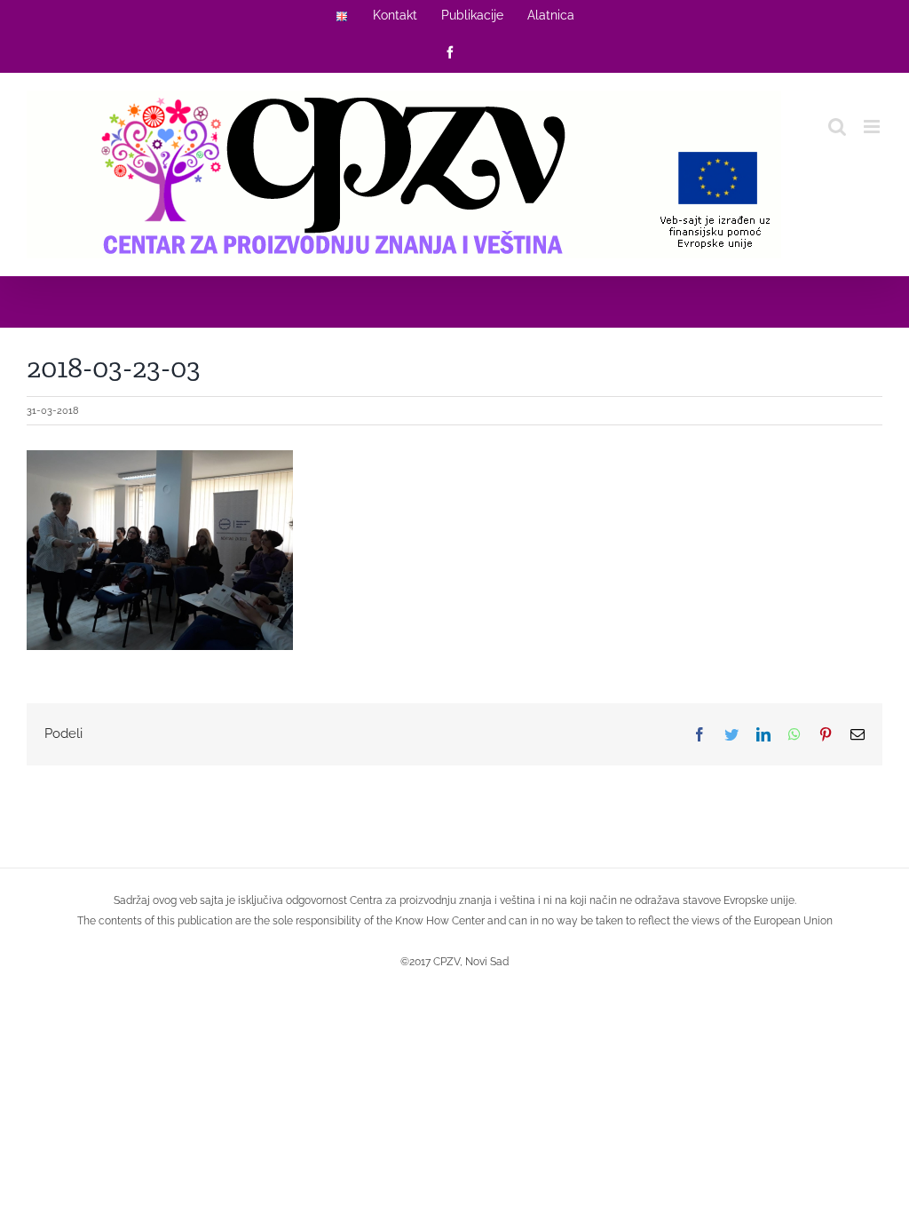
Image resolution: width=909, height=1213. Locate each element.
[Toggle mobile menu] (873, 126)
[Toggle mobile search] (837, 126)
